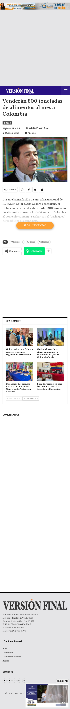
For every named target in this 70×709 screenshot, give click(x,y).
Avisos (6, 661)
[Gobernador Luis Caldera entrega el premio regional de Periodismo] (19, 337)
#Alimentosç (17, 242)
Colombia (44, 242)
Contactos (8, 652)
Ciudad (7, 123)
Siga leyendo (35, 225)
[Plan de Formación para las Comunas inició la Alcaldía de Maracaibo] (50, 371)
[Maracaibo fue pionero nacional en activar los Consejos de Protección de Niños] (19, 371)
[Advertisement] (35, 46)
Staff (5, 648)
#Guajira (31, 242)
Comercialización (12, 657)
